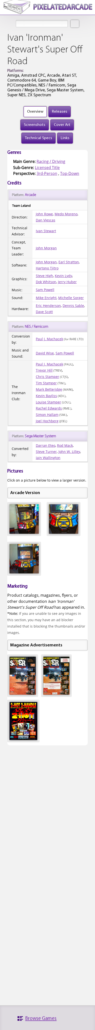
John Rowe (44, 214)
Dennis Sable (73, 305)
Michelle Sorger (71, 297)
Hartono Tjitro (47, 268)
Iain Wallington (48, 457)
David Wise (45, 353)
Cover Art (62, 125)
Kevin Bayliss (46, 395)
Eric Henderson (48, 305)
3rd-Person (47, 173)
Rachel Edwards (49, 408)
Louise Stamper (48, 402)
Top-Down (69, 173)
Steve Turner (46, 451)
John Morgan (46, 248)
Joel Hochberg (47, 421)
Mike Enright (46, 297)
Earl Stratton (68, 262)
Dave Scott (44, 311)
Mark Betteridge (49, 389)
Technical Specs (38, 138)
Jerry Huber (67, 281)
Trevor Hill (44, 370)
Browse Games (41, 1018)
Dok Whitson (46, 281)
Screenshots (34, 125)
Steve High (44, 275)
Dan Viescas (45, 220)
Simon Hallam (47, 414)
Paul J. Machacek (49, 339)
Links (65, 138)
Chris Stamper (47, 376)
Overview (35, 111)
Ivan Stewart (46, 231)
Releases (59, 111)
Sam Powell (45, 289)
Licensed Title (47, 167)
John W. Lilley (69, 451)
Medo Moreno (66, 214)
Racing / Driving (51, 161)
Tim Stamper (46, 383)
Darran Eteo (45, 445)
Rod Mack (65, 445)
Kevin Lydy (63, 275)
